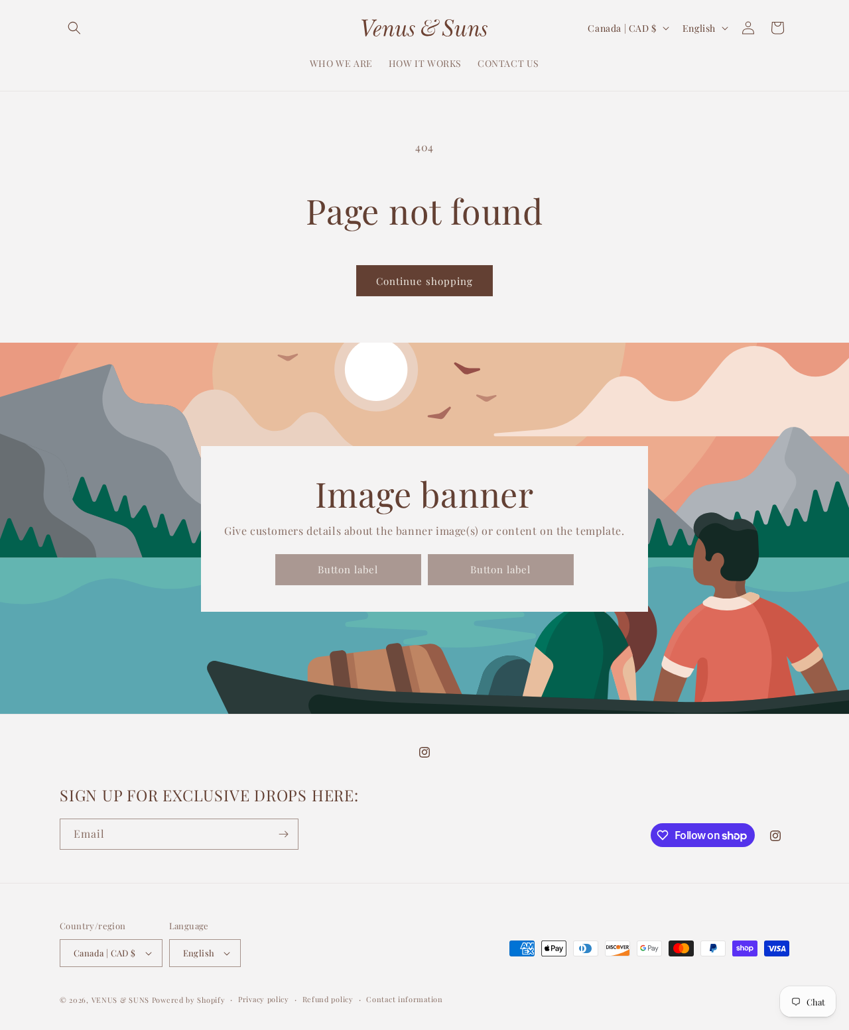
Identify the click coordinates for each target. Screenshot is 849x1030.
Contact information (404, 999)
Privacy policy (263, 999)
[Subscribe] (283, 834)
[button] (74, 27)
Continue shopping (424, 281)
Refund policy (328, 999)
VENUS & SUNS (120, 1000)
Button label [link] (348, 569)
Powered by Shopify (189, 1000)
